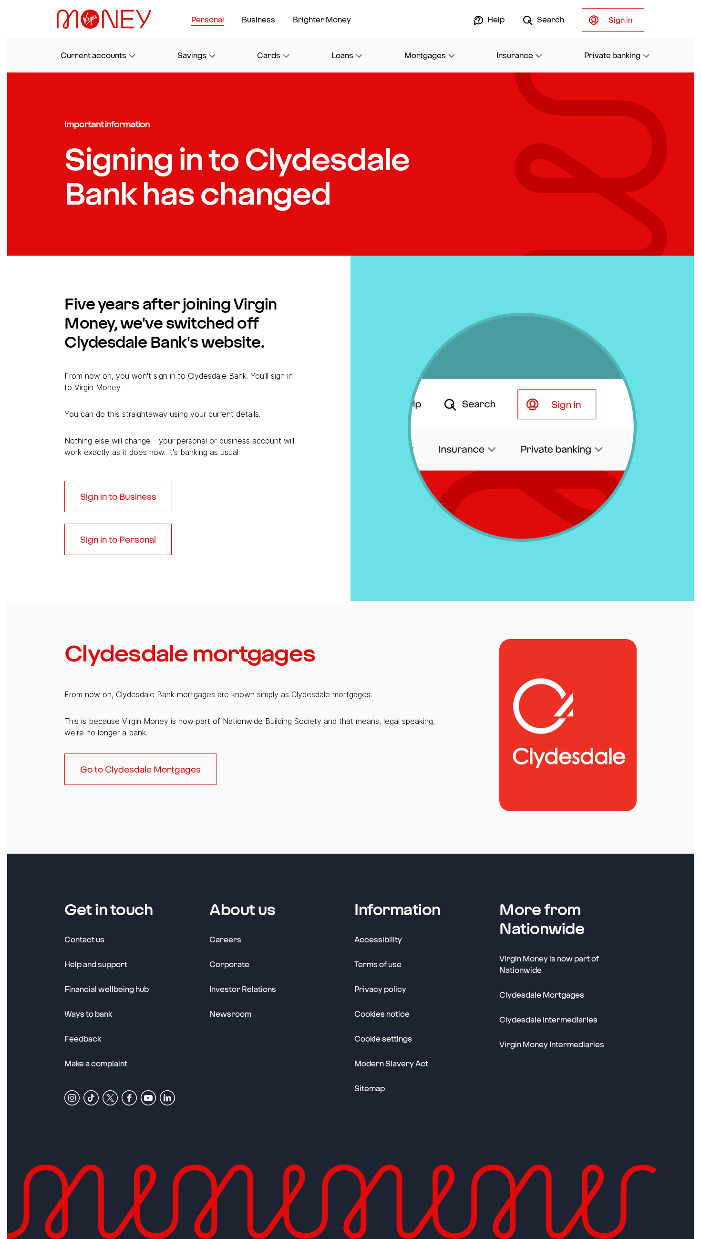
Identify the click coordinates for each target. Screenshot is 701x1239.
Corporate (229, 964)
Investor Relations (242, 988)
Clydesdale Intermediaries (548, 1019)
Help (495, 19)
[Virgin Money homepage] (108, 19)
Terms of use (378, 964)
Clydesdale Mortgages (541, 994)
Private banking (612, 55)
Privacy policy (380, 988)
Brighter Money (322, 19)
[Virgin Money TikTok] (91, 1097)
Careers (225, 939)
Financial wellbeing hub (106, 988)
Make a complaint (95, 1063)
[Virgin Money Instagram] (72, 1097)
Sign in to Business (118, 496)
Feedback (82, 1038)
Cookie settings (383, 1038)
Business (258, 19)
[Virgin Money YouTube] (148, 1097)
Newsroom (230, 1013)
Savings (191, 55)
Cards (268, 55)
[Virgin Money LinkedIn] (167, 1097)
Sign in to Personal (118, 539)
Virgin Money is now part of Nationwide (549, 964)
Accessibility (378, 939)
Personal (207, 19)
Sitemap (369, 1088)
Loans (342, 55)
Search (550, 19)
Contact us (84, 939)
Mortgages (425, 55)
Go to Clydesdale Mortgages (140, 769)
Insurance (514, 55)
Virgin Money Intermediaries (551, 1044)
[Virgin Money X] (110, 1097)
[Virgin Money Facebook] (129, 1097)
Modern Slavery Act (391, 1063)
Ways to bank (88, 1013)
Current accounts (93, 55)
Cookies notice (382, 1013)
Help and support (95, 964)
